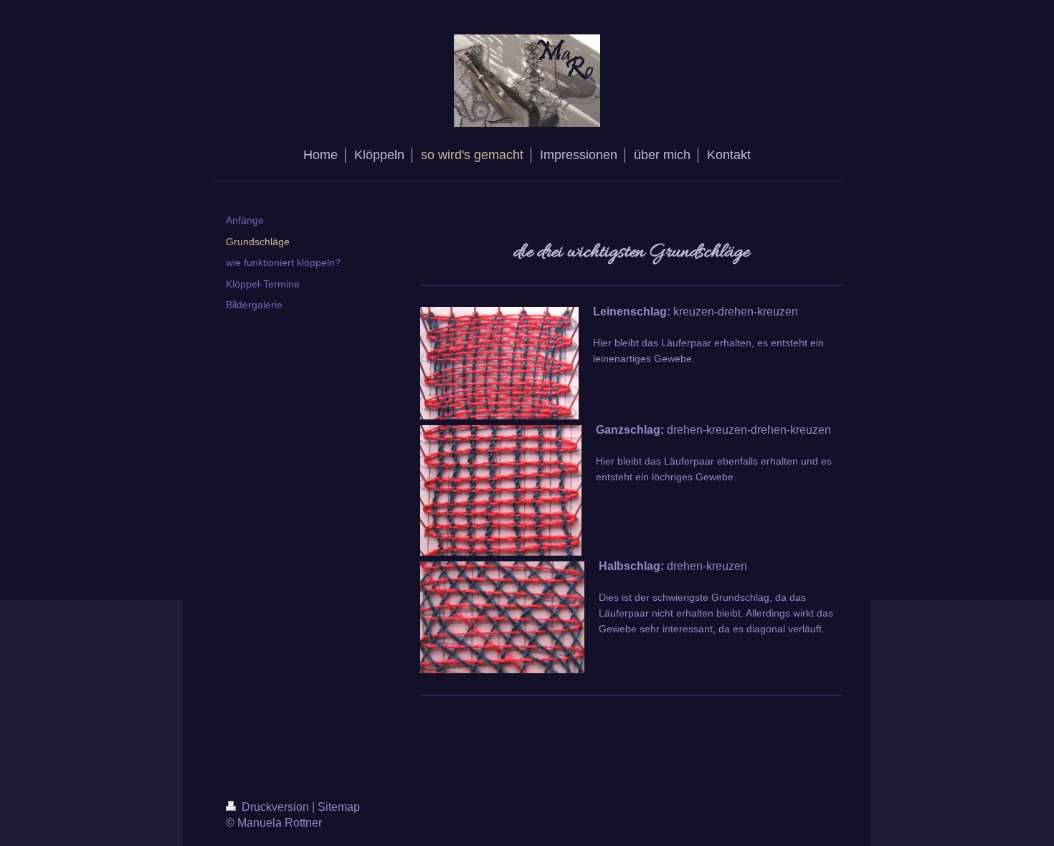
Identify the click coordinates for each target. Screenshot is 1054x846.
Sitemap (339, 807)
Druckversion (275, 807)
